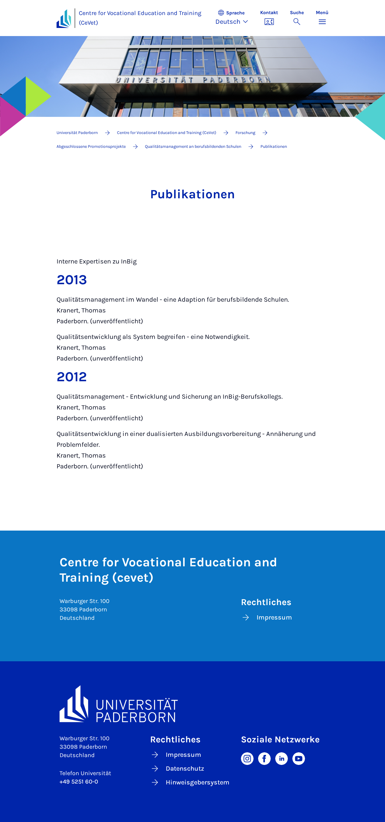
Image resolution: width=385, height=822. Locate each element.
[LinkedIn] (281, 758)
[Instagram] (247, 758)
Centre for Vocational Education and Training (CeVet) (140, 18)
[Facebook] (264, 758)
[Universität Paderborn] (192, 703)
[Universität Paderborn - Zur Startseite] (64, 18)
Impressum (274, 617)
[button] (234, 18)
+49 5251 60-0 (79, 781)
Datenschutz (185, 768)
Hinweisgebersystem (197, 782)
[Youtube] (298, 758)
